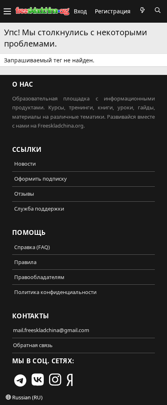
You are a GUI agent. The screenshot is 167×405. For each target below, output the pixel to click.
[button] (7, 11)
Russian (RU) (27, 397)
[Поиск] (157, 10)
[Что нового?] (142, 10)
